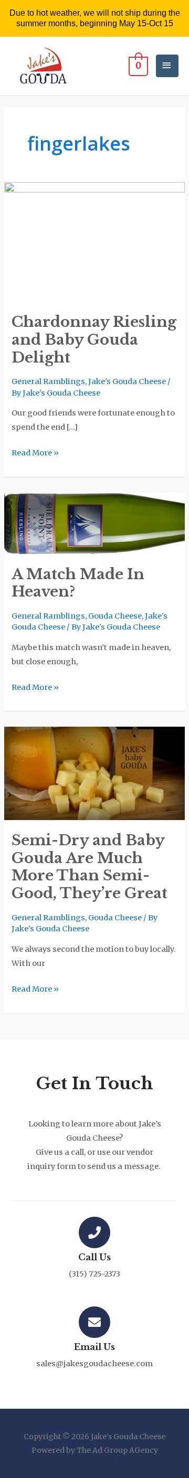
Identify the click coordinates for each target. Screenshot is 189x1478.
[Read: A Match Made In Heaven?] (94, 522)
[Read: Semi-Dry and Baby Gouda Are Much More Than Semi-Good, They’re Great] (94, 773)
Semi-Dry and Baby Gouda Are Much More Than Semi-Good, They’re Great (89, 866)
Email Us (94, 1347)
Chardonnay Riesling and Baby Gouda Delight (94, 339)
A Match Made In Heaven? (78, 583)
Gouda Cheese (115, 616)
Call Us (94, 1257)
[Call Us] (94, 1232)
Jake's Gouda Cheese (127, 381)
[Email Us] (94, 1322)
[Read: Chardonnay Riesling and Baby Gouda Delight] (94, 241)
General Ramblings (48, 381)
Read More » (35, 452)
